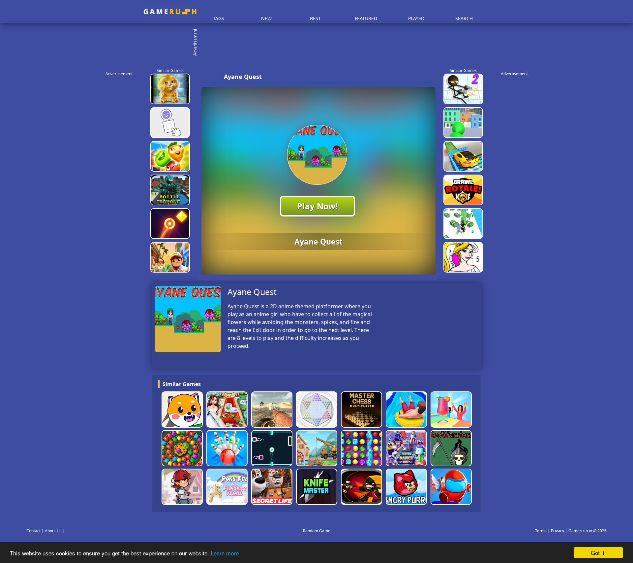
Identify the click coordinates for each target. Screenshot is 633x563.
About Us (53, 531)
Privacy (557, 531)
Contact (33, 531)
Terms (541, 531)
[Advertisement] (320, 43)
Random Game (316, 531)
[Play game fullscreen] (417, 77)
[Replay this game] (428, 77)
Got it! (598, 552)
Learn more (225, 553)
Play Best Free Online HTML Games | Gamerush (170, 12)
